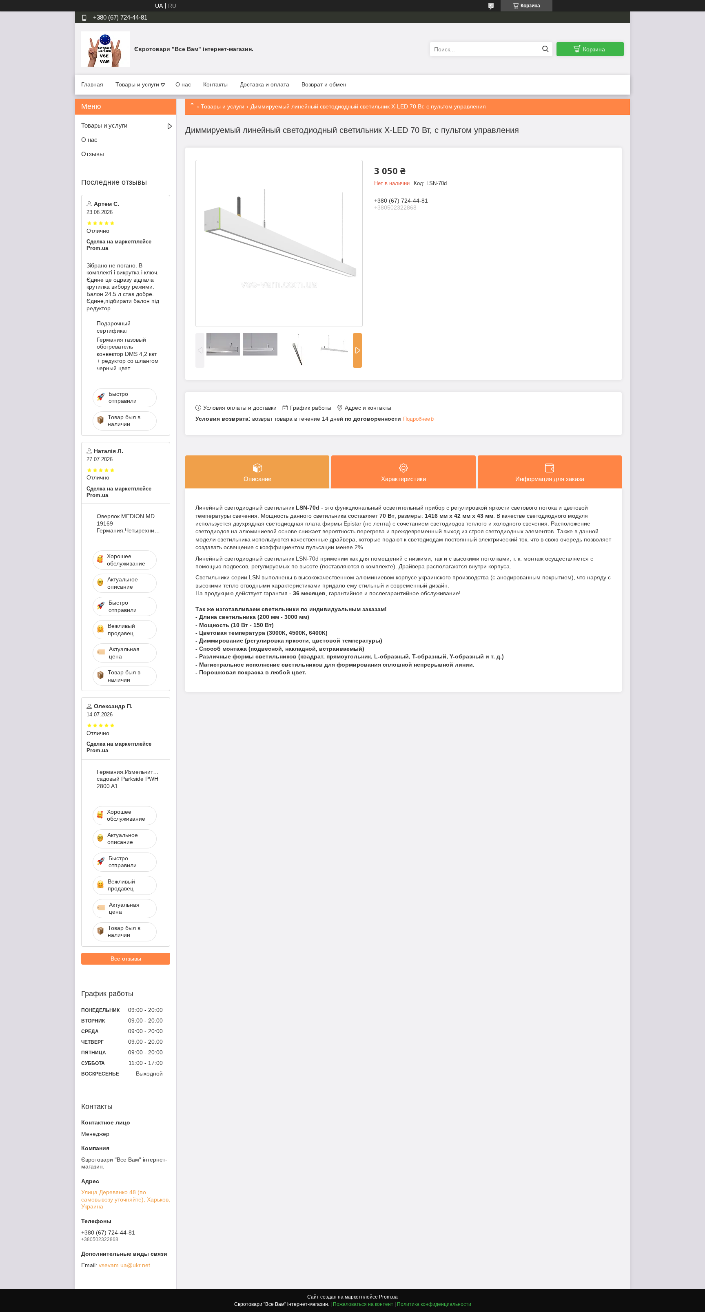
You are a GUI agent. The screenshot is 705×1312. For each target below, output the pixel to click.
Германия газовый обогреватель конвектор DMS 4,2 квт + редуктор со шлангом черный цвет (128, 353)
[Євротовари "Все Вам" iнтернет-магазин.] (105, 49)
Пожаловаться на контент (363, 1304)
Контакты (215, 84)
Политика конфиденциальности (434, 1304)
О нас (183, 84)
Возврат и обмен (324, 84)
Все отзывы (126, 958)
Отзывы (92, 153)
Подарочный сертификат (114, 327)
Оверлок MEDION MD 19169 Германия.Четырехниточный (129, 523)
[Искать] (545, 49)
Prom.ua (388, 1297)
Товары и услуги (137, 84)
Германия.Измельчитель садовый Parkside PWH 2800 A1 (129, 779)
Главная (92, 84)
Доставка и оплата (264, 84)
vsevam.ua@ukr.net (124, 1265)
